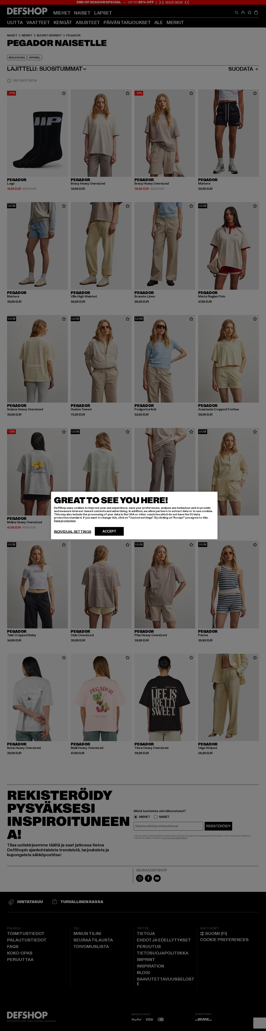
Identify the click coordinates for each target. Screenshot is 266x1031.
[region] (134, 515)
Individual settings (72, 532)
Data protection (65, 521)
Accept (109, 531)
